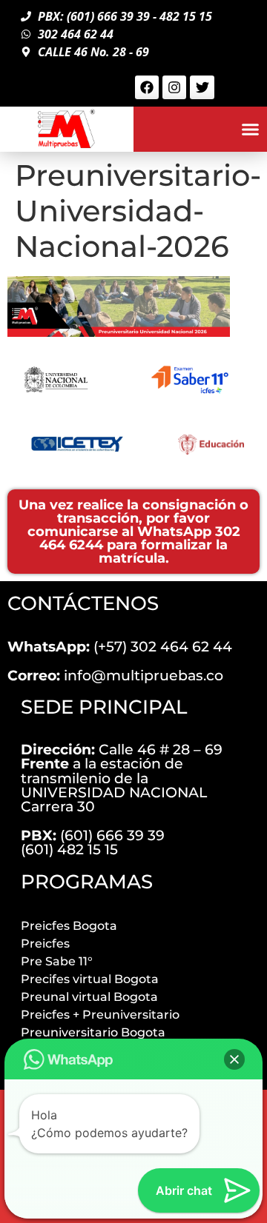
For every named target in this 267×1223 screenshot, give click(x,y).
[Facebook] (147, 87)
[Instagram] (174, 87)
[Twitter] (202, 87)
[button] (251, 129)
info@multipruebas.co (115, 675)
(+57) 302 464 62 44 (119, 646)
